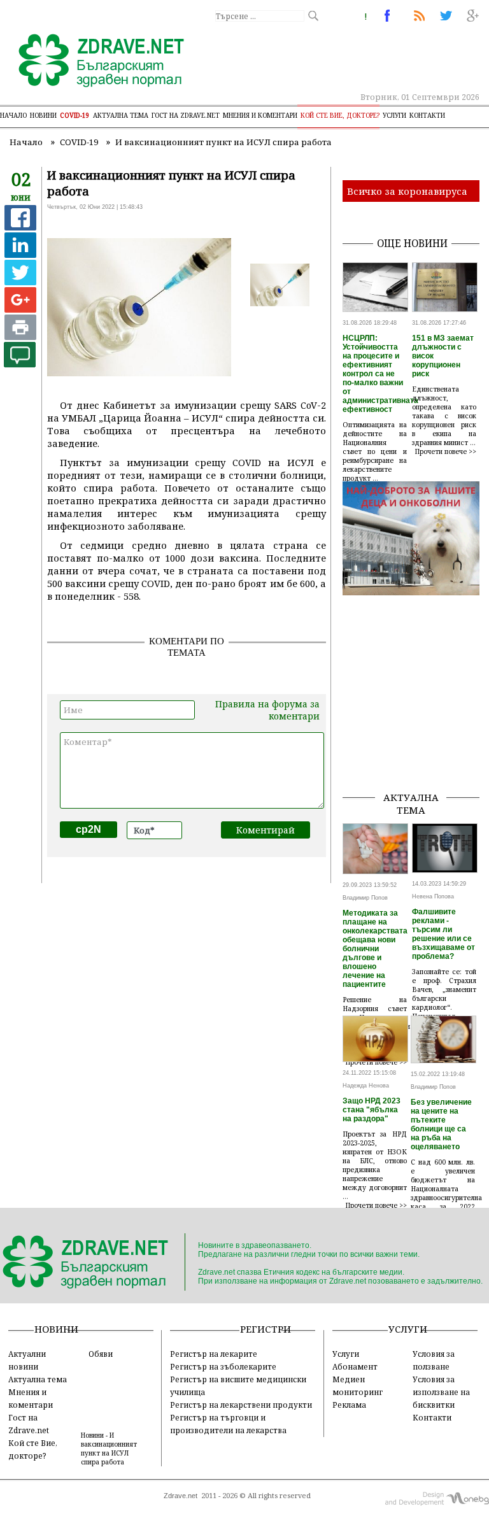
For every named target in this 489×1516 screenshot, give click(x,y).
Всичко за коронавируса (407, 191)
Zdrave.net (180, 1495)
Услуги (394, 115)
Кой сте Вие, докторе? (340, 115)
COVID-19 (75, 115)
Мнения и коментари (260, 115)
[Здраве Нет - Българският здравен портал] (94, 62)
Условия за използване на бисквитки (441, 1392)
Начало (13, 115)
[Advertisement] (416, 717)
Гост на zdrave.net (186, 115)
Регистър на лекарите (213, 1354)
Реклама (349, 1404)
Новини (43, 115)
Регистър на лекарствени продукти (241, 1404)
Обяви (101, 1354)
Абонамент (355, 1366)
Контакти (427, 115)
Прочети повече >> (445, 451)
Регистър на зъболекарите (223, 1366)
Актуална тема (120, 115)
